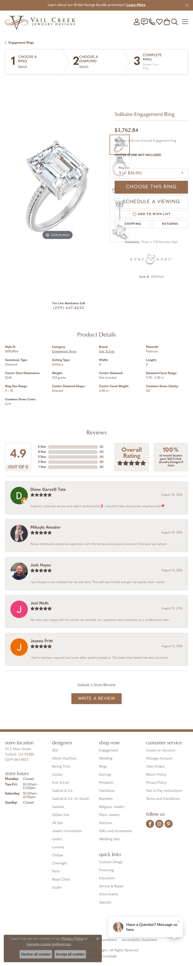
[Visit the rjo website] (97, 924)
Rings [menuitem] (103, 767)
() (101, 446)
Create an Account (160, 750)
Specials (105, 902)
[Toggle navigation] (184, 21)
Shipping (132, 224)
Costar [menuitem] (57, 775)
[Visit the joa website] (84, 924)
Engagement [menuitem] (108, 750)
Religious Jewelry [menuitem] (111, 807)
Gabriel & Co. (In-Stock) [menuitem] (70, 799)
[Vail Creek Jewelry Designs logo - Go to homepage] (40, 22)
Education (107, 878)
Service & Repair (111, 886)
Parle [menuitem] (56, 871)
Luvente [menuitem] (58, 847)
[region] (57, 188)
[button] (136, 22)
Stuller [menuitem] (57, 888)
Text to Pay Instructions (164, 791)
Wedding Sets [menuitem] (109, 839)
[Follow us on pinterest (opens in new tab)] (169, 824)
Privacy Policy (156, 783)
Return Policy (156, 775)
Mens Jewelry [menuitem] (109, 815)
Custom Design (111, 862)
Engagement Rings (21, 42)
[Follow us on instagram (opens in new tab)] (159, 824)
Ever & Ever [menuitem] (60, 783)
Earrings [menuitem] (105, 775)
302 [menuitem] (55, 750)
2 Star (42, 462)
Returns (170, 224)
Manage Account (159, 759)
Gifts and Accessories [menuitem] (115, 831)
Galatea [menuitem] (58, 807)
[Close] (187, 5)
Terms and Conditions (163, 799)
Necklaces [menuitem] (107, 791)
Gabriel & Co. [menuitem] (62, 791)
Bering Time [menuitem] (61, 767)
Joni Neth (39, 603)
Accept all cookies (70, 954)
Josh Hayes (40, 565)
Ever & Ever (107, 351)
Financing (106, 870)
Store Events (108, 894)
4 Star (42, 452)
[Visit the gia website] (69, 924)
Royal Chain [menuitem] (61, 880)
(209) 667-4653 (68, 308)
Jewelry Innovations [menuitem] (67, 831)
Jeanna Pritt (41, 641)
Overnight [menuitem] (59, 863)
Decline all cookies (36, 954)
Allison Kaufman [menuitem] (64, 759)
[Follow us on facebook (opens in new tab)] (150, 824)
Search (22, 66)
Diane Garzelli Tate (48, 490)
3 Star (42, 457)
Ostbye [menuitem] (57, 855)
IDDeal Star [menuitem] (61, 815)
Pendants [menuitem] (106, 783)
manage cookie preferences (48, 944)
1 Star (42, 467)
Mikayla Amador (45, 528)
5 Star (42, 446)
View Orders (155, 767)
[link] (144, 22)
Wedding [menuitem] (105, 759)
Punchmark (105, 957)
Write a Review (96, 699)
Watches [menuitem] (105, 823)
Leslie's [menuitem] (57, 839)
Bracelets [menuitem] (106, 799)
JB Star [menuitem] (57, 823)
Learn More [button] (136, 5)
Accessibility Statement (139, 940)
